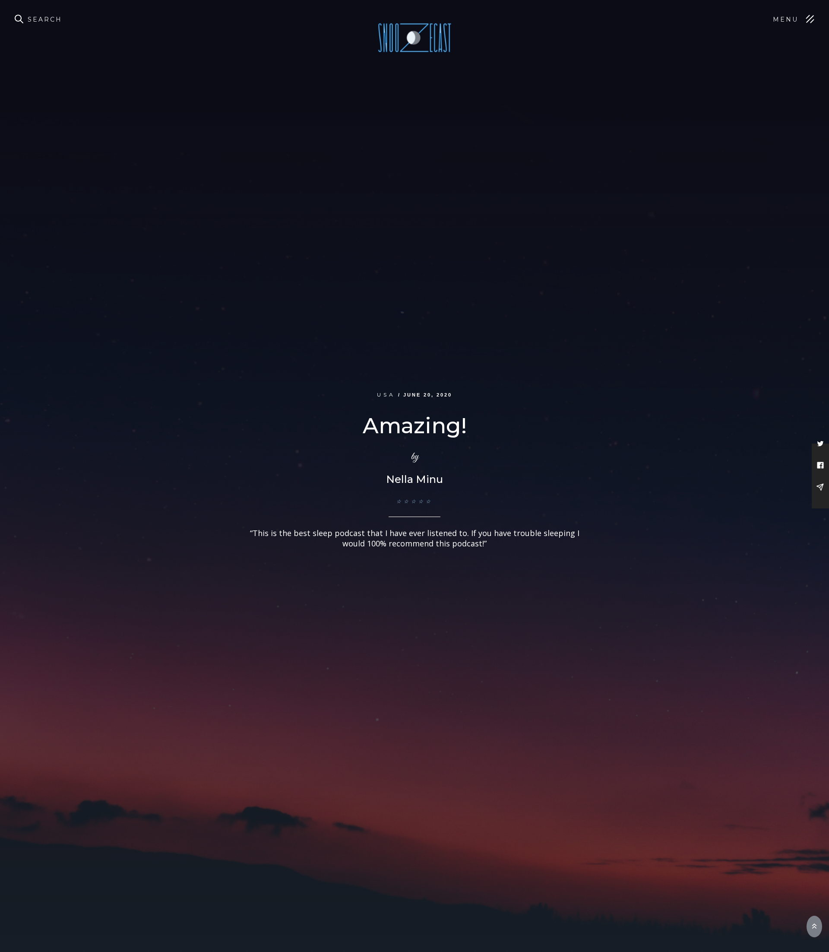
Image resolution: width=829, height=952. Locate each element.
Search (45, 19)
